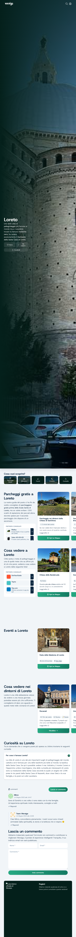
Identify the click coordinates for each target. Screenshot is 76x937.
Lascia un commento (58, 789)
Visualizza (52, 731)
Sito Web (59, 661)
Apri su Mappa (54, 538)
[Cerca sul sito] (66, 3)
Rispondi (13, 806)
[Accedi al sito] (70, 3)
